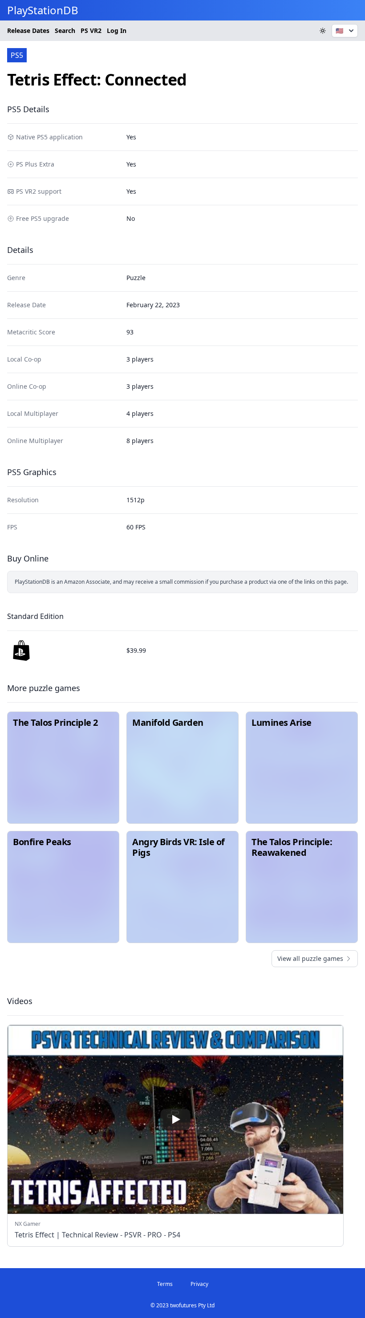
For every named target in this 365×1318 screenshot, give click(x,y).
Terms (165, 1284)
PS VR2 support (38, 191)
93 (130, 332)
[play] (175, 1119)
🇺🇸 (339, 30)
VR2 (91, 30)
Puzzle (136, 277)
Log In (116, 30)
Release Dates (28, 30)
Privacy (199, 1284)
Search (65, 30)
